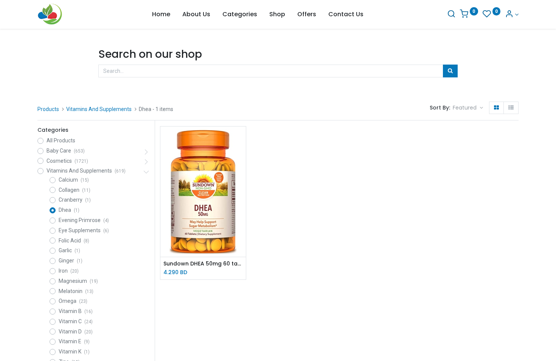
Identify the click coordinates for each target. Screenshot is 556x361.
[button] (468, 108)
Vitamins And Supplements (99, 109)
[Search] (451, 14)
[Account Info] (512, 14)
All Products (61, 140)
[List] (511, 108)
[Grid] (496, 108)
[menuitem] (161, 14)
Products (48, 109)
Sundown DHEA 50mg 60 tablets (203, 263)
